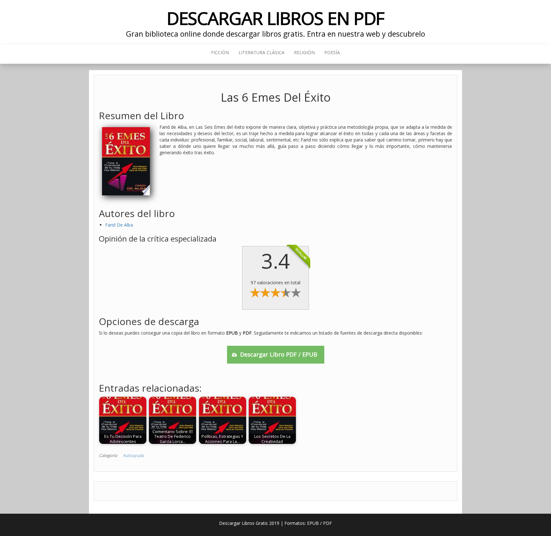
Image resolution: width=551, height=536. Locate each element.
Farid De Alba (119, 225)
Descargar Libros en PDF (276, 18)
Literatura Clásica (261, 52)
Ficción (220, 52)
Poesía (332, 52)
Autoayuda (133, 455)
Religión (304, 52)
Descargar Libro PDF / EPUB (278, 354)
